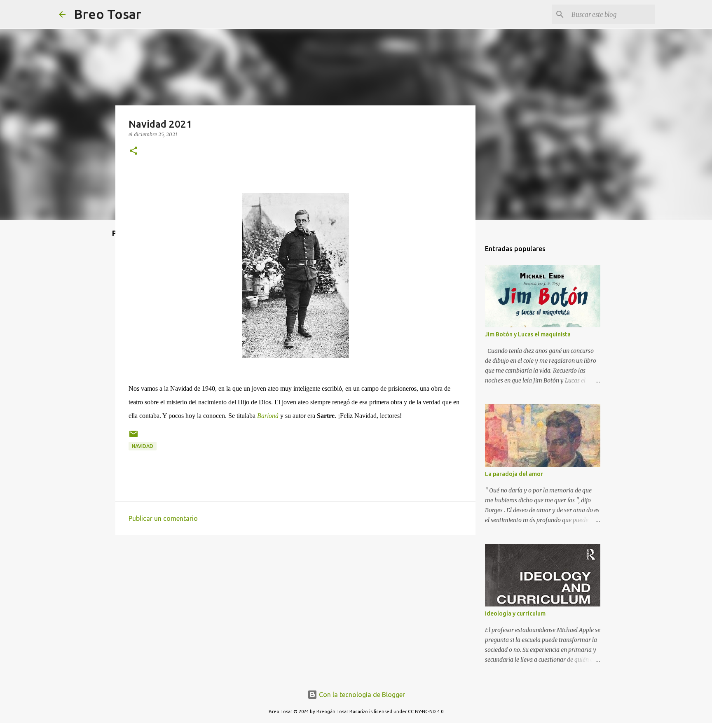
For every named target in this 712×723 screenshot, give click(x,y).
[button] (133, 151)
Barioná (268, 415)
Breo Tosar (107, 14)
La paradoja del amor (514, 474)
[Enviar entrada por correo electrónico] (133, 437)
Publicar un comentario (163, 518)
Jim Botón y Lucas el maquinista (528, 334)
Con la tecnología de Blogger (361, 694)
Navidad (142, 446)
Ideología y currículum (515, 613)
